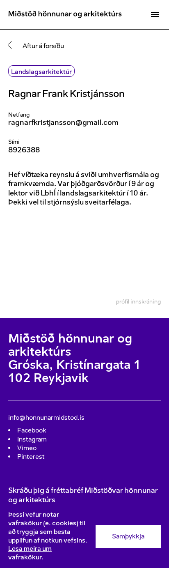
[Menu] (154, 14)
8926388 (24, 149)
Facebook (31, 430)
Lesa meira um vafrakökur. (30, 553)
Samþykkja (128, 536)
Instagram (32, 439)
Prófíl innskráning (138, 301)
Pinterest (31, 456)
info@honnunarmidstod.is (46, 417)
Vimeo (27, 448)
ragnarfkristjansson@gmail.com (63, 122)
